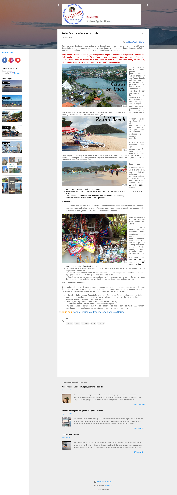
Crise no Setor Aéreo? (71, 434)
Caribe (77, 323)
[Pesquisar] (147, 5)
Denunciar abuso (8, 52)
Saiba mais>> (139, 404)
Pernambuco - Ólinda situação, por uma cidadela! (82, 387)
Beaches (69, 323)
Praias (93, 323)
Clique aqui (66, 312)
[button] (143, 33)
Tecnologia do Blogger (104, 482)
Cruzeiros (85, 323)
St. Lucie (101, 323)
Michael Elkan (108, 485)
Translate (17, 73)
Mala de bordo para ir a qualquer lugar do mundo (82, 411)
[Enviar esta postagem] (67, 319)
